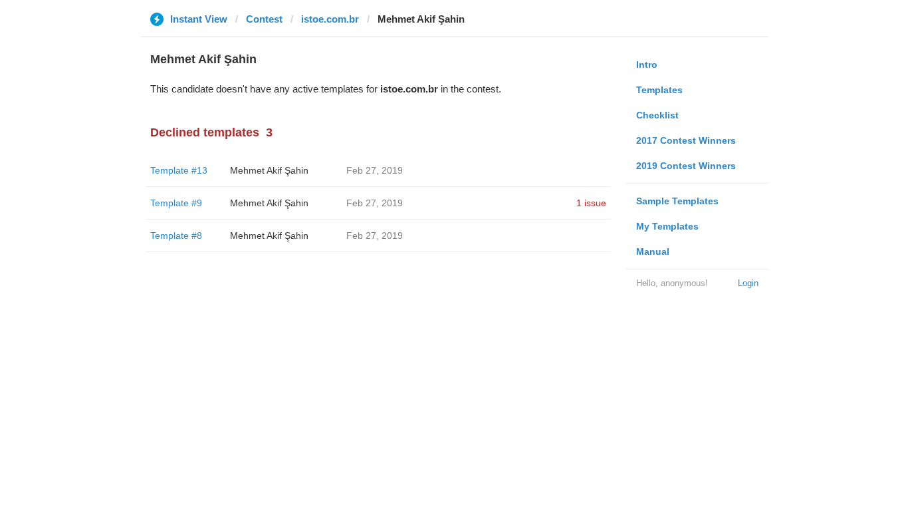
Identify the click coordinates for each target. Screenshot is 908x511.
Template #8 (176, 235)
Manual (652, 251)
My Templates (667, 226)
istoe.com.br (330, 19)
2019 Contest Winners (686, 165)
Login (748, 283)
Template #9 (176, 203)
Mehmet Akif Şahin (269, 170)
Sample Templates (677, 201)
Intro (646, 64)
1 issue (591, 203)
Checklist (657, 115)
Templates (659, 90)
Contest (264, 19)
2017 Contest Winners (686, 140)
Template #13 (178, 170)
